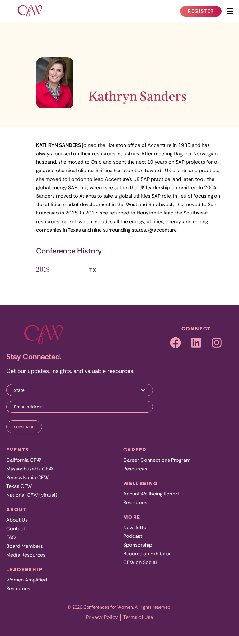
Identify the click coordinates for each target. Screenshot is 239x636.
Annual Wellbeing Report (151, 493)
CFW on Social (140, 562)
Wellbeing (140, 483)
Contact (15, 528)
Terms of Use (138, 617)
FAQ (11, 537)
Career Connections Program (156, 460)
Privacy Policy (102, 617)
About (16, 509)
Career (134, 449)
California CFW (23, 460)
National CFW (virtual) (31, 495)
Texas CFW (19, 486)
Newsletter (135, 527)
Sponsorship (137, 545)
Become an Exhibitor (147, 553)
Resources (18, 588)
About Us (17, 520)
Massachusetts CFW (29, 468)
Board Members (24, 546)
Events (17, 449)
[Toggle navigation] (230, 11)
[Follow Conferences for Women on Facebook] (175, 342)
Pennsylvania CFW (27, 477)
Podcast (132, 536)
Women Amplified (26, 579)
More (132, 516)
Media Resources (25, 555)
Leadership (24, 569)
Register (204, 12)
